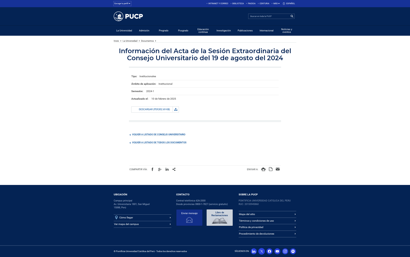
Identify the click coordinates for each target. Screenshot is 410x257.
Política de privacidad (251, 227)
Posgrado (183, 30)
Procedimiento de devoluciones (256, 233)
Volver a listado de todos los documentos (159, 142)
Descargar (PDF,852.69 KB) (154, 109)
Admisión (144, 30)
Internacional (267, 30)
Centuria (264, 3)
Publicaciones (245, 30)
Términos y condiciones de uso (256, 220)
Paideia (251, 3)
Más (275, 3)
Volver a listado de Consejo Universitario (158, 134)
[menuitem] (218, 3)
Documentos (147, 41)
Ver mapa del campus (126, 224)
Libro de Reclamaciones (219, 214)
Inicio (116, 41)
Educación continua (203, 30)
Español (290, 3)
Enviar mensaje (189, 213)
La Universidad (124, 30)
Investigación (224, 30)
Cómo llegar (126, 217)
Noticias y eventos (286, 30)
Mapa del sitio (247, 214)
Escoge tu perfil (121, 3)
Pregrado (163, 30)
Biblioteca (238, 3)
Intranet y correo (218, 3)
